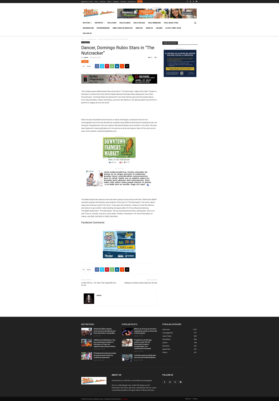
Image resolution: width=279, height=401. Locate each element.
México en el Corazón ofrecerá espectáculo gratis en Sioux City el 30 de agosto (145, 331)
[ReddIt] (122, 66)
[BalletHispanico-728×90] (119, 85)
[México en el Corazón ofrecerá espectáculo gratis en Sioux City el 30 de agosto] (127, 331)
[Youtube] (196, 1)
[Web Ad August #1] (119, 188)
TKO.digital (124, 399)
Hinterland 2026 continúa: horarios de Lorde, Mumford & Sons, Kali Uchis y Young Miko (104, 331)
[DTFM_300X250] (119, 166)
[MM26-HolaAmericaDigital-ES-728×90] (157, 18)
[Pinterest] (107, 66)
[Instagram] (190, 1)
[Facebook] (187, 1)
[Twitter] (193, 1)
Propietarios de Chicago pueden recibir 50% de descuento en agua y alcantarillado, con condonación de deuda (143, 344)
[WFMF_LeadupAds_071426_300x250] (119, 260)
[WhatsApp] (112, 66)
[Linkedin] (117, 66)
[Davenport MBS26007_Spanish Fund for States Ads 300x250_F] (180, 76)
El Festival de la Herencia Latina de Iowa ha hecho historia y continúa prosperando (105, 355)
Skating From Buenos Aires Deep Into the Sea (140, 283)
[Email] (127, 66)
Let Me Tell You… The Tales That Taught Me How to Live (98, 284)
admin (86, 57)
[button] (195, 22)
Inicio (83, 39)
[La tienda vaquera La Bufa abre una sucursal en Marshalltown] (127, 358)
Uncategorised (91, 39)
